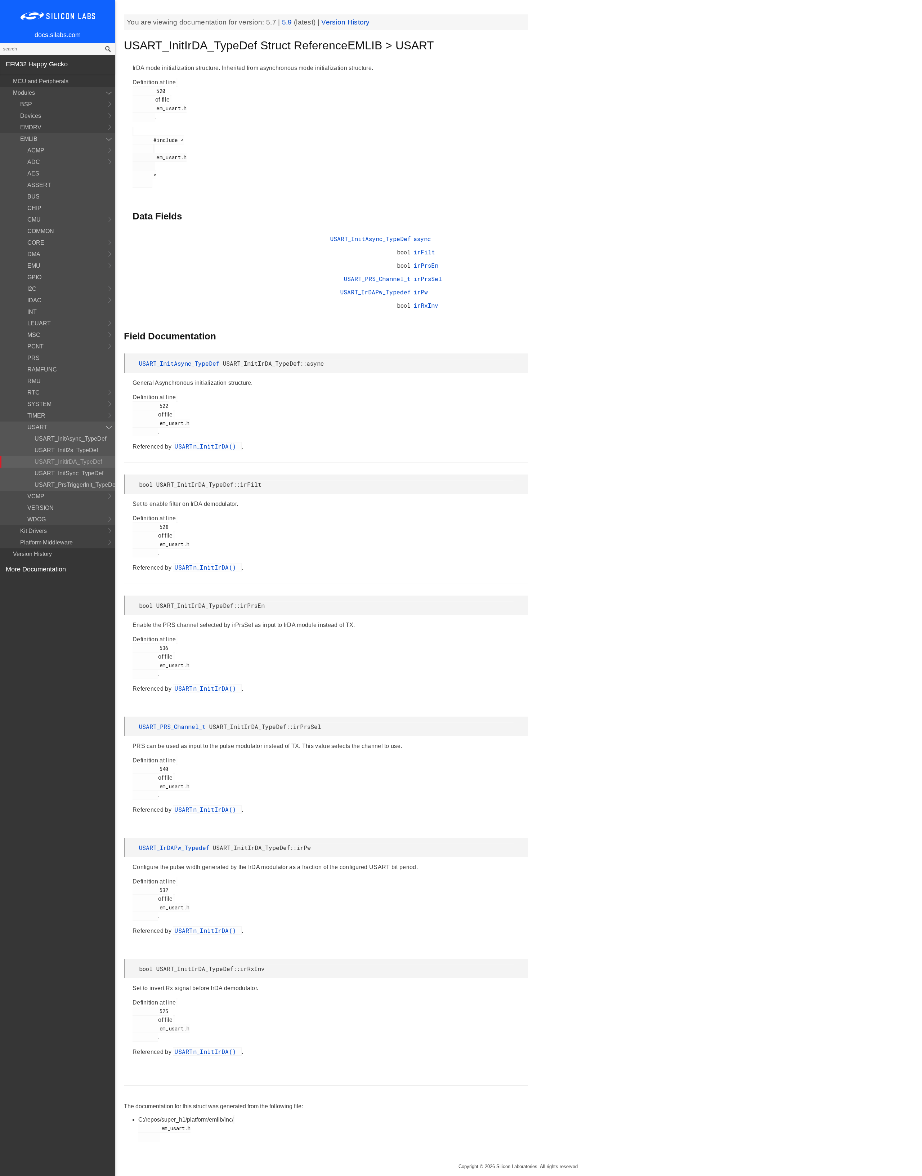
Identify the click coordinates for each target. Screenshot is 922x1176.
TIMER (36, 416)
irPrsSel (427, 278)
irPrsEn (425, 265)
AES (33, 173)
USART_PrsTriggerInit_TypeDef (75, 485)
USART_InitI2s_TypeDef (66, 450)
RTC (33, 392)
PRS (33, 358)
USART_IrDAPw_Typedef (375, 292)
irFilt (424, 252)
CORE (35, 243)
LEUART (39, 323)
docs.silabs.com (58, 35)
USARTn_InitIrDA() (207, 446)
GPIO (34, 277)
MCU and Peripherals (40, 81)
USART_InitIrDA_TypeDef (68, 462)
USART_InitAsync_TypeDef (70, 439)
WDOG (36, 519)
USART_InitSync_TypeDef (69, 473)
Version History (32, 554)
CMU (34, 220)
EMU (33, 266)
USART (37, 427)
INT (32, 312)
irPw (420, 292)
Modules (24, 93)
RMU (34, 381)
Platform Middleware (46, 542)
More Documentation (36, 569)
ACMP (35, 150)
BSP (26, 104)
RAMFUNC (42, 369)
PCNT (35, 346)
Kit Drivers (33, 531)
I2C (31, 289)
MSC (33, 335)
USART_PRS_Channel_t (377, 278)
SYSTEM (39, 404)
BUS (33, 196)
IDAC (34, 300)
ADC (33, 162)
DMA (33, 254)
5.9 (288, 22)
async (422, 238)
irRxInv (425, 305)
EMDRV (30, 127)
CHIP (34, 208)
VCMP (35, 496)
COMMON (40, 231)
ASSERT (39, 185)
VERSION (40, 508)
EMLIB (28, 139)
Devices (30, 116)
